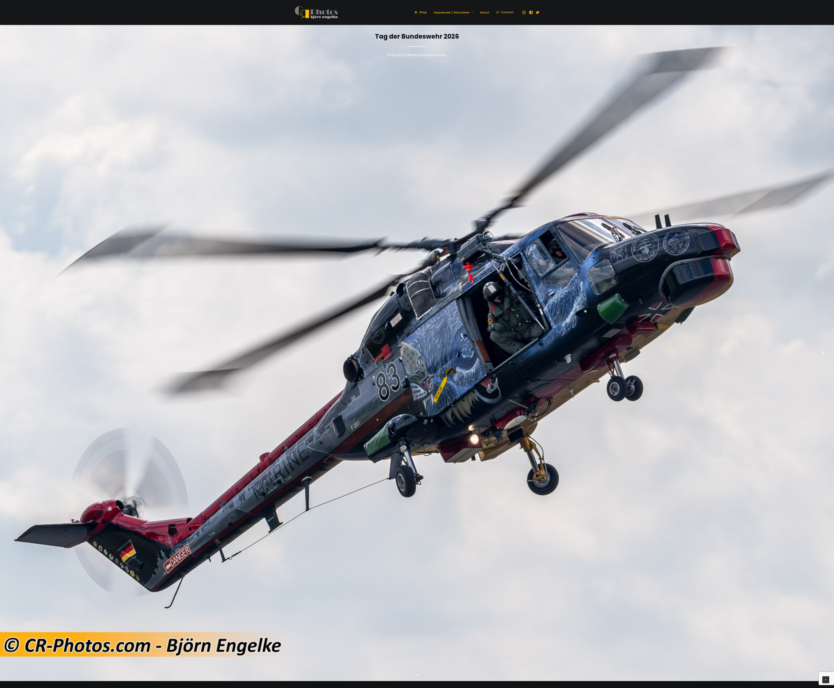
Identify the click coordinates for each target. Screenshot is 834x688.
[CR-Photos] (316, 12)
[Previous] (11, 364)
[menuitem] (421, 12)
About (484, 12)
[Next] (823, 364)
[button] (524, 12)
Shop (423, 12)
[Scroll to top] (825, 679)
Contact (507, 12)
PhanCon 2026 (417, 36)
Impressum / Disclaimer (452, 12)
